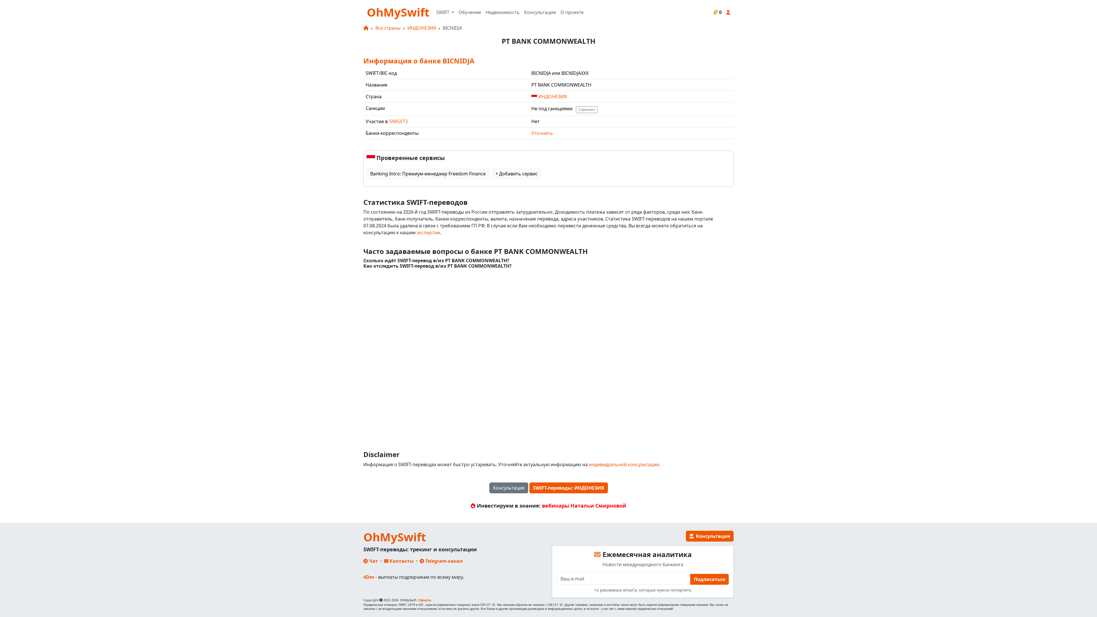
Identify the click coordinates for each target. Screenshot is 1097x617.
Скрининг (586, 109)
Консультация (509, 488)
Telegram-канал (443, 561)
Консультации (540, 12)
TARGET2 (398, 121)
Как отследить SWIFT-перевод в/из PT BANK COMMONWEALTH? (437, 266)
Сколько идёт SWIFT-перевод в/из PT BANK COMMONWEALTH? (436, 260)
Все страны (388, 28)
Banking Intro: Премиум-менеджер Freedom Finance (428, 174)
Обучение (470, 12)
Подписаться (709, 579)
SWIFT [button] (443, 12)
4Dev (369, 577)
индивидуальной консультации (624, 464)
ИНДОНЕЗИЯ (421, 28)
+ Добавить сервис (516, 174)
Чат (373, 561)
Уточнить (542, 133)
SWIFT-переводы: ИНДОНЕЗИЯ (568, 488)
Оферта (424, 600)
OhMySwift (398, 12)
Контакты (401, 561)
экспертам (428, 232)
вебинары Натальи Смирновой (584, 505)
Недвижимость (503, 12)
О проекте (572, 12)
